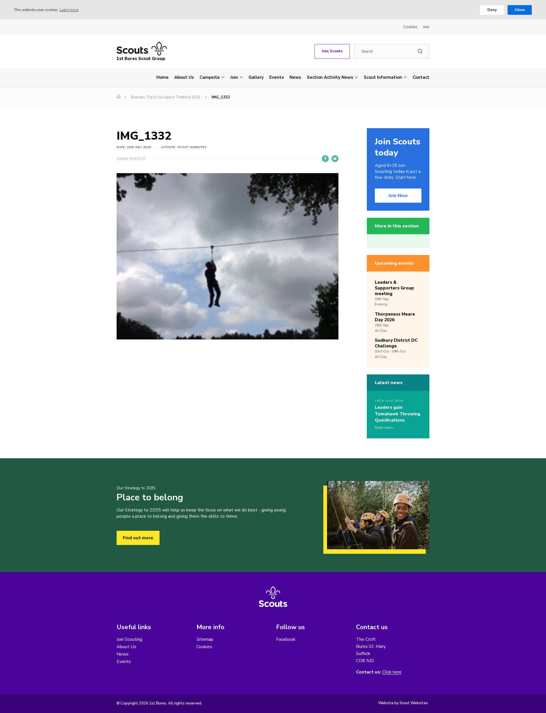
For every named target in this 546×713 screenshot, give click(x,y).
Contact (421, 77)
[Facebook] (325, 158)
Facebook (285, 639)
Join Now (398, 195)
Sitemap (205, 639)
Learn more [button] (68, 10)
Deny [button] (492, 10)
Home (162, 77)
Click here (392, 672)
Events (276, 77)
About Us (184, 77)
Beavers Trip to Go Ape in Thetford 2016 (165, 97)
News (295, 77)
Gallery (256, 77)
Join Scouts (332, 51)
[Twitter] (335, 158)
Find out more (138, 538)
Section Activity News (330, 77)
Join (426, 27)
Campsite (210, 77)
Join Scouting (129, 639)
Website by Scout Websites (403, 703)
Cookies (410, 27)
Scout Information (383, 77)
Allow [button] (519, 10)
